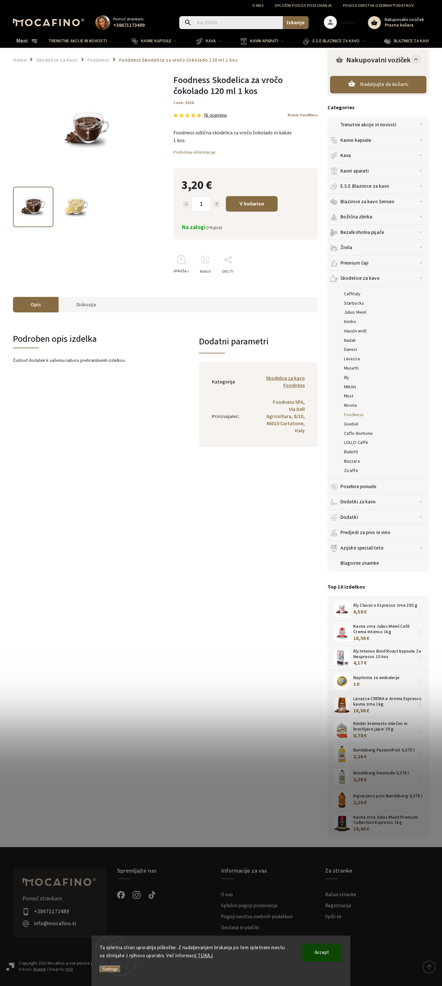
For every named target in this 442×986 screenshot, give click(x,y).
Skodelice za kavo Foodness (285, 382)
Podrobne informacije (194, 152)
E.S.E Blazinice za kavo (364, 186)
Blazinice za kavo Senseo (367, 201)
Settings (110, 969)
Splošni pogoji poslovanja (303, 5)
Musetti (351, 368)
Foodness (354, 415)
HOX (69, 969)
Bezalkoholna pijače (362, 232)
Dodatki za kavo (358, 501)
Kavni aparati (354, 170)
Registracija (338, 905)
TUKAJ (205, 955)
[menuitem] (85, 41)
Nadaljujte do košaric (384, 84)
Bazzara (352, 461)
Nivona (350, 405)
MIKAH (350, 387)
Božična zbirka (356, 216)
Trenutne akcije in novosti (368, 124)
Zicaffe (351, 470)
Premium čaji (354, 263)
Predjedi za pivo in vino (365, 532)
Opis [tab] (36, 304)
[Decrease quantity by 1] (186, 204)
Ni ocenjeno (215, 115)
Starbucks (354, 303)
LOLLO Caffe (356, 442)
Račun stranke (340, 894)
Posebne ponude (358, 486)
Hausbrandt (355, 331)
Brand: (303, 115)
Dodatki (349, 517)
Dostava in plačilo (240, 927)
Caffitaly (352, 294)
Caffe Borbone (358, 433)
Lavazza (352, 359)
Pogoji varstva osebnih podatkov (378, 5)
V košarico (251, 203)
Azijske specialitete (361, 547)
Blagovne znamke (359, 563)
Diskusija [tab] (86, 304)
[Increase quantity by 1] (216, 204)
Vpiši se (333, 916)
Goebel (351, 424)
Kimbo (350, 322)
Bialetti (351, 452)
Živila (346, 247)
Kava (345, 155)
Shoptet (39, 969)
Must (348, 396)
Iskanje (296, 22)
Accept (322, 952)
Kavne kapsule (355, 140)
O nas (258, 5)
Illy (346, 377)
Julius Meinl (355, 312)
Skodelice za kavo (360, 278)
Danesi (350, 349)
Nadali (350, 340)
